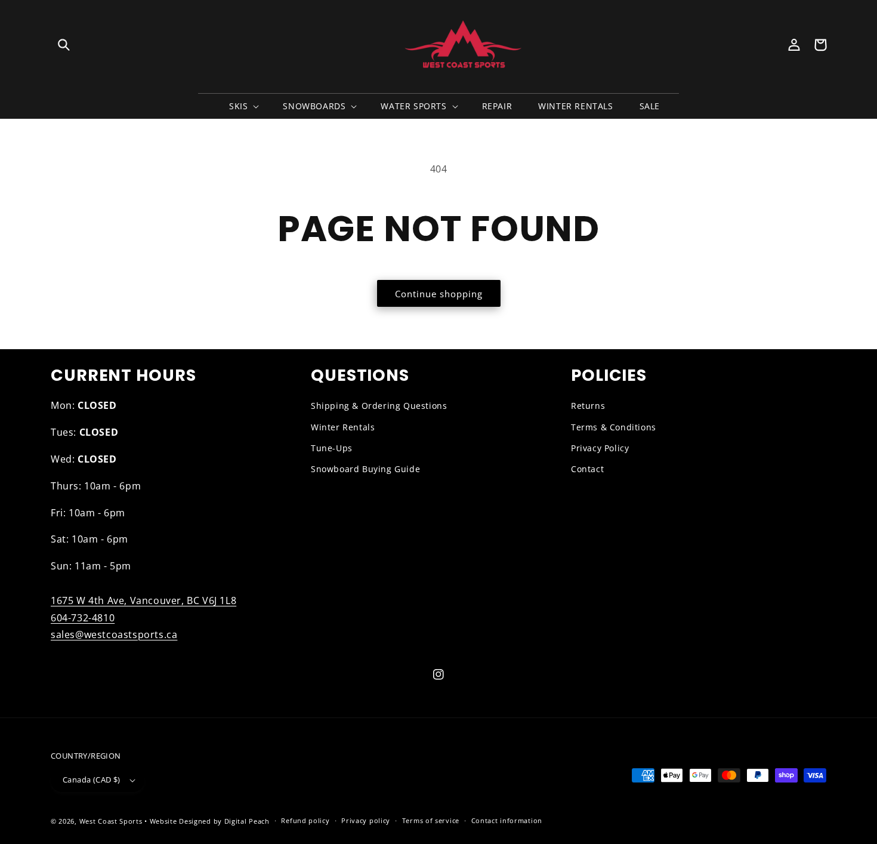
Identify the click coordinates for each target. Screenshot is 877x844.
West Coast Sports (111, 821)
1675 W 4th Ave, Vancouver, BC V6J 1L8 (143, 600)
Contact (587, 469)
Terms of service (430, 820)
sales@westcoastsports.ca (114, 634)
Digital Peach (247, 821)
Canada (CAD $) (92, 779)
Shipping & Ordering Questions (379, 405)
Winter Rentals (343, 427)
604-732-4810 (83, 617)
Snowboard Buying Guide (365, 469)
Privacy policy (365, 820)
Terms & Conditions (613, 427)
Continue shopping (439, 294)
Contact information (506, 820)
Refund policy (305, 820)
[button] (64, 45)
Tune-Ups (332, 448)
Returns (588, 405)
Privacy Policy (600, 448)
